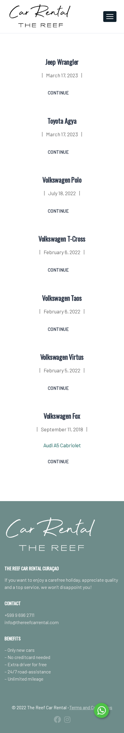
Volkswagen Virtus (62, 357)
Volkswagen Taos (62, 298)
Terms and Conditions (90, 707)
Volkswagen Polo (61, 179)
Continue (58, 92)
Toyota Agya (62, 120)
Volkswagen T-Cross (62, 238)
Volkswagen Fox (62, 415)
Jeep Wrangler (62, 61)
